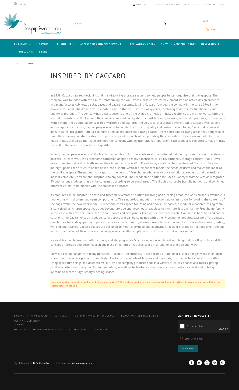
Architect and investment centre (172, 4)
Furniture (64, 44)
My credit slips (77, 329)
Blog (196, 4)
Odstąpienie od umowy (27, 321)
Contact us (210, 4)
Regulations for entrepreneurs (140, 315)
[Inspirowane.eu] (31, 24)
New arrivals (210, 44)
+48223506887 (40, 363)
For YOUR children (143, 44)
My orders (20, 329)
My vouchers (100, 329)
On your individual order (178, 44)
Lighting (42, 44)
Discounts (26, 51)
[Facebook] (191, 362)
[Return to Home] (17, 63)
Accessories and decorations (100, 44)
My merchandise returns (47, 329)
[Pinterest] (214, 362)
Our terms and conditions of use (94, 315)
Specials (19, 315)
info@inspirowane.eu (80, 363)
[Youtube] (207, 362)
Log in (206, 21)
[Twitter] (199, 362)
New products (39, 315)
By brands (21, 44)
